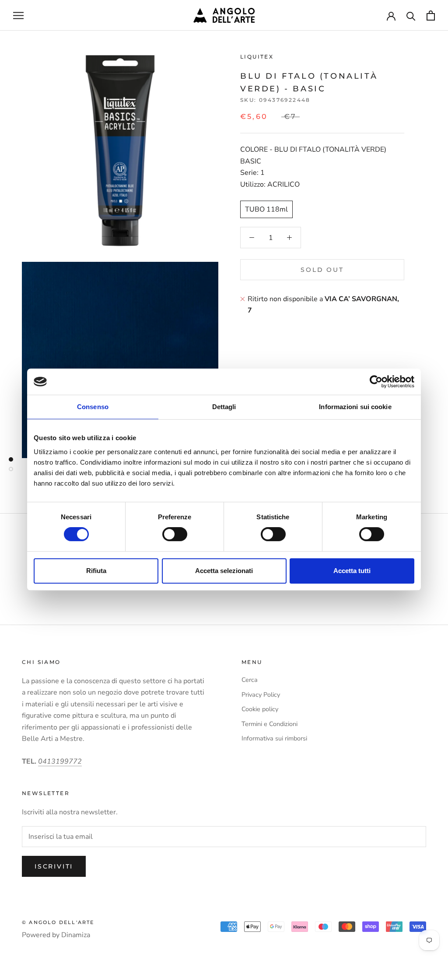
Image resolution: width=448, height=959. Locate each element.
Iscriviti (54, 866)
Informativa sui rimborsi (274, 738)
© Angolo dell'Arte (58, 922)
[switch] (174, 534)
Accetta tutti (352, 570)
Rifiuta (96, 570)
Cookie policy (260, 709)
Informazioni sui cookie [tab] (355, 406)
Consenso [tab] (92, 406)
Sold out (322, 270)
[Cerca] (411, 15)
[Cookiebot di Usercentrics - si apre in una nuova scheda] (376, 381)
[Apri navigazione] (18, 15)
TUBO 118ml (266, 209)
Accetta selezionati (224, 570)
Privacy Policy (261, 694)
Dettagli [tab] (224, 406)
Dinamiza (75, 935)
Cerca (250, 679)
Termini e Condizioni (270, 723)
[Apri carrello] (431, 15)
